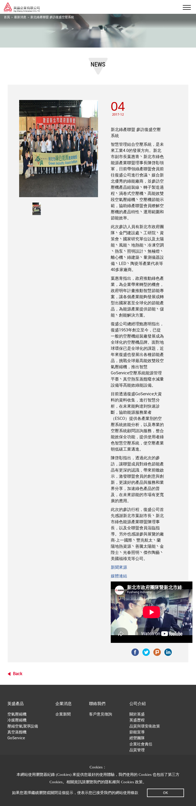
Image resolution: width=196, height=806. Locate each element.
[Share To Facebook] (135, 651)
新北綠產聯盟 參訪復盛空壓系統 (52, 17)
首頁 (7, 17)
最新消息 (20, 17)
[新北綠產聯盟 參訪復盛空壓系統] (36, 208)
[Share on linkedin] (168, 651)
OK (165, 792)
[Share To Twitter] (146, 651)
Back (17, 673)
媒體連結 (119, 576)
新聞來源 (119, 567)
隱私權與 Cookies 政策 (124, 782)
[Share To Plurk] (157, 651)
